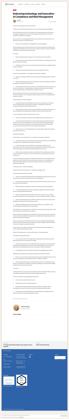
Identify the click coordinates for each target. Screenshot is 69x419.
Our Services (20, 4)
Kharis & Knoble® (7, 350)
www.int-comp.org (19, 386)
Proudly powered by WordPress (8, 409)
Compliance (18, 298)
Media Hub (38, 4)
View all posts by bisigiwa (25, 308)
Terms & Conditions (7, 366)
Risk (21, 298)
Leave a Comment (53, 21)
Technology (25, 298)
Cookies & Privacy (6, 363)
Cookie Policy (21, 417)
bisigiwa (19, 20)
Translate (62, 359)
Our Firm (32, 4)
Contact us (43, 4)
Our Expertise (27, 4)
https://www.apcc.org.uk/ (7, 385)
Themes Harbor (21, 409)
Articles (14, 10)
